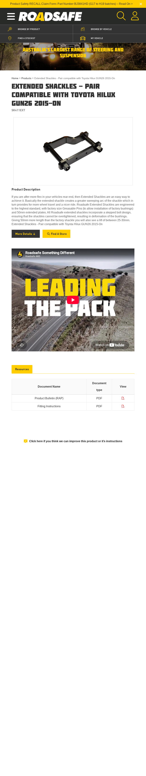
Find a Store (59, 234)
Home (15, 78)
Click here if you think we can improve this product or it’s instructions (75, 441)
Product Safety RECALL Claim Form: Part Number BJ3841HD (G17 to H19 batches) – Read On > (71, 3)
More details (23, 234)
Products (26, 78)
